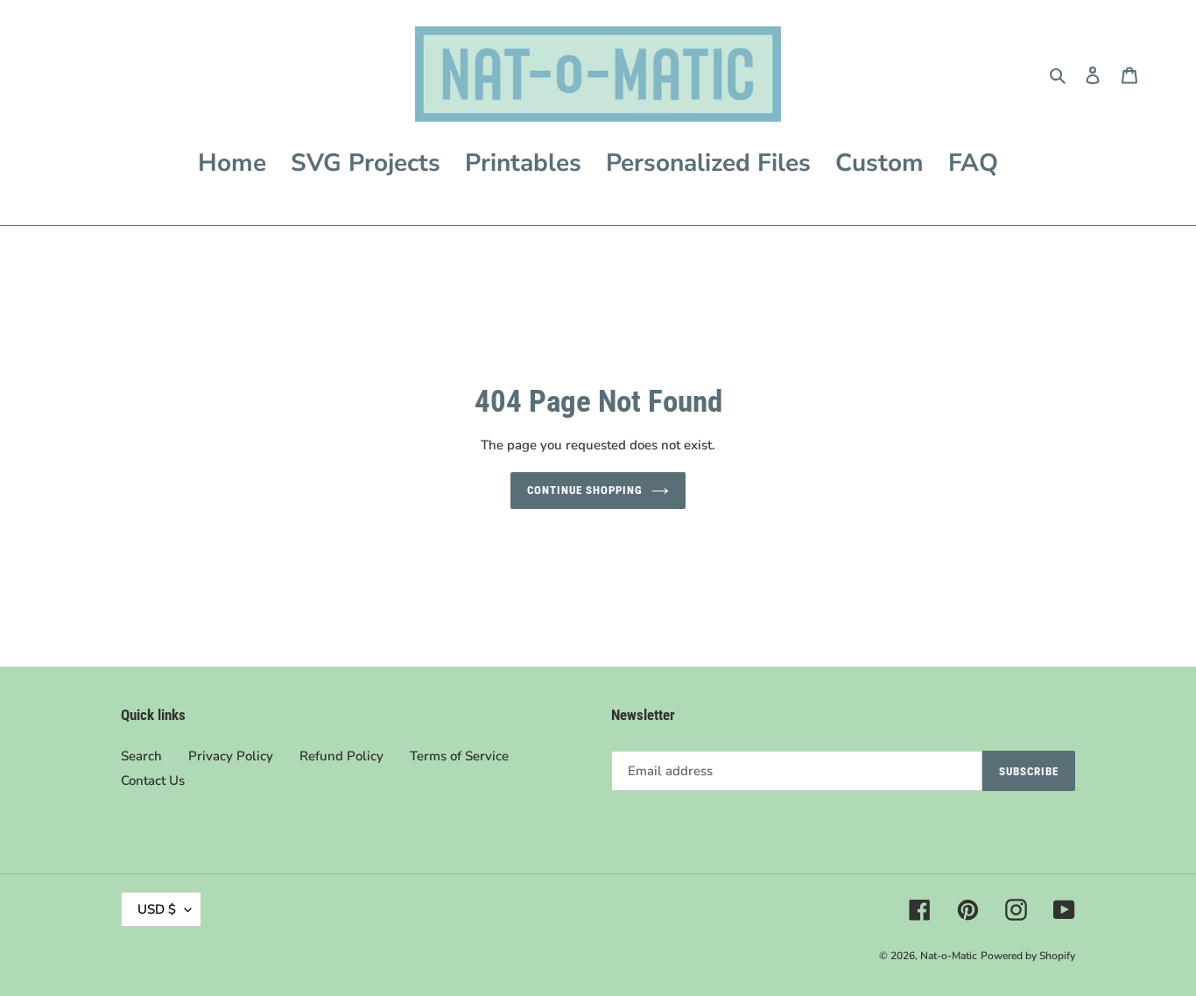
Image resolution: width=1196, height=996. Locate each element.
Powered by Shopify (1028, 956)
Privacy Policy (230, 756)
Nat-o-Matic (948, 956)
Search (141, 756)
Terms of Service (459, 756)
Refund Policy (341, 756)
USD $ (156, 909)
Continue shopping (585, 490)
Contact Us (153, 780)
